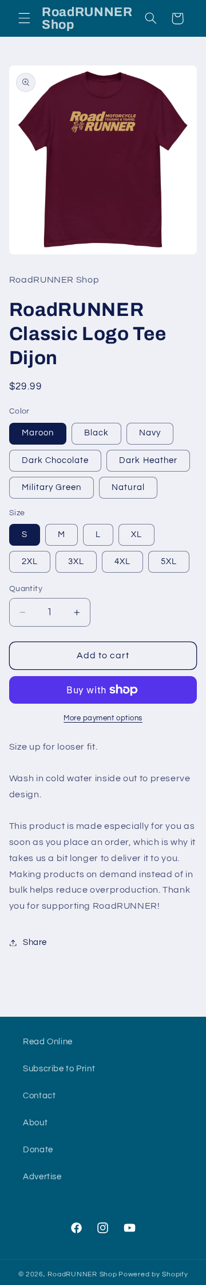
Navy (150, 433)
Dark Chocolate (55, 460)
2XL (30, 561)
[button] (24, 18)
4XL (122, 561)
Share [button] (35, 942)
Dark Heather (148, 460)
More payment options (103, 718)
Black (96, 433)
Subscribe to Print (59, 1068)
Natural (128, 487)
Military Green (52, 487)
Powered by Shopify (153, 1274)
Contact (39, 1095)
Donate (38, 1149)
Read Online (48, 1041)
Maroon (38, 433)
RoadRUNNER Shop (82, 1274)
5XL (169, 561)
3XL (76, 561)
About (35, 1122)
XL (136, 534)
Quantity (25, 589)
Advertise (42, 1176)
